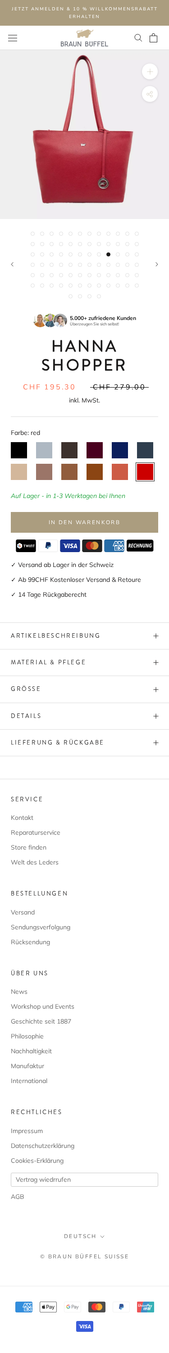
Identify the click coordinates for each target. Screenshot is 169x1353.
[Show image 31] (89, 254)
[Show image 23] (127, 244)
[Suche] (138, 37)
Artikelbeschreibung (55, 635)
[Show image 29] (71, 254)
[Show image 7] (89, 234)
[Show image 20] (99, 244)
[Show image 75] (89, 296)
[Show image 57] (108, 275)
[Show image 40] (61, 265)
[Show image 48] (137, 265)
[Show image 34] (118, 254)
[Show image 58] (118, 275)
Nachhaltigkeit (31, 1051)
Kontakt (22, 818)
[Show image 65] (71, 285)
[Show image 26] (42, 254)
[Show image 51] (52, 275)
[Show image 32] (99, 254)
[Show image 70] (118, 285)
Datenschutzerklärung (42, 1146)
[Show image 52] (61, 275)
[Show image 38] (42, 265)
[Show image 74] (80, 296)
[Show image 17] (71, 244)
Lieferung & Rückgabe (58, 742)
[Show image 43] (89, 265)
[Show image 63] (52, 285)
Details (26, 716)
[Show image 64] (61, 285)
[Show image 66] (80, 285)
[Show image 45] (108, 265)
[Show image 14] (42, 244)
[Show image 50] (42, 275)
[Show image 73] (71, 296)
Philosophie (27, 1036)
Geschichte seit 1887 (41, 1021)
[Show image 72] (137, 285)
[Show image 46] (118, 265)
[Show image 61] (33, 285)
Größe (26, 689)
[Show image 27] (52, 254)
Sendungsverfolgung (40, 927)
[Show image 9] (108, 234)
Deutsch (80, 1236)
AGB (17, 1197)
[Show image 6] (80, 234)
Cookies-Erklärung (37, 1160)
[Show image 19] (89, 244)
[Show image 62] (42, 285)
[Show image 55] (89, 275)
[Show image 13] (33, 244)
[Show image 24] (137, 244)
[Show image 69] (108, 285)
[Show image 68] (99, 285)
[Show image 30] (80, 254)
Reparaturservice (35, 832)
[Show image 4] (61, 234)
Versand (23, 912)
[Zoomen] (150, 71)
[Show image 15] (52, 244)
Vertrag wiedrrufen (43, 1179)
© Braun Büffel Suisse (84, 1256)
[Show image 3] (52, 234)
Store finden (28, 847)
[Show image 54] (80, 275)
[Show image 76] (99, 296)
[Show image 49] (33, 275)
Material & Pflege (48, 662)
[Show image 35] (127, 254)
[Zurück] (12, 264)
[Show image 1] (33, 234)
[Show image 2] (42, 234)
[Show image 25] (33, 254)
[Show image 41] (71, 265)
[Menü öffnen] (12, 37)
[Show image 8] (99, 234)
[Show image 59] (127, 275)
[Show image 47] (127, 265)
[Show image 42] (80, 265)
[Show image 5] (71, 234)
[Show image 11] (127, 234)
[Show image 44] (99, 265)
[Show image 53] (71, 275)
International (29, 1081)
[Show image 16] (61, 244)
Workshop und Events (42, 1006)
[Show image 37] (33, 265)
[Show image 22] (118, 244)
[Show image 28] (61, 254)
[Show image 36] (137, 254)
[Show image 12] (137, 234)
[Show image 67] (89, 285)
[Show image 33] (108, 254)
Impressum (27, 1131)
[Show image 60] (137, 275)
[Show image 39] (52, 265)
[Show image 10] (118, 234)
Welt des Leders (35, 862)
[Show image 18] (80, 244)
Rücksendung (30, 942)
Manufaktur (27, 1066)
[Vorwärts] (156, 264)
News (19, 991)
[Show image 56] (99, 275)
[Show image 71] (127, 285)
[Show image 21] (108, 244)
